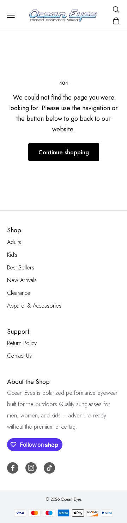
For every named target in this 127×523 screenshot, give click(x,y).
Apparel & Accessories (34, 306)
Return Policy (22, 343)
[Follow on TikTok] (49, 468)
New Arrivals (22, 280)
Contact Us (19, 356)
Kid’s (12, 255)
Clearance (18, 293)
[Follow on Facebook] (12, 468)
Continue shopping (63, 152)
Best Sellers (20, 267)
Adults (14, 242)
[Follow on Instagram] (31, 468)
